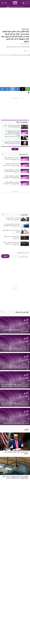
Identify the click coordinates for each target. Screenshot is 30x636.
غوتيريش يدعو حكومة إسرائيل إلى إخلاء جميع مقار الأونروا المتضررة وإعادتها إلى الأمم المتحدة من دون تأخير (11, 170)
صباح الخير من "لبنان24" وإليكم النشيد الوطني (11, 231)
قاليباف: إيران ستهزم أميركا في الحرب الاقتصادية (16, 423)
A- (27, 51)
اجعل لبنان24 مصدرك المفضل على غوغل (17, 47)
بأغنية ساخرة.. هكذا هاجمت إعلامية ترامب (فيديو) (16, 453)
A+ (25, 51)
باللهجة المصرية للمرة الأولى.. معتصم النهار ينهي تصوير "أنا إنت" (12, 126)
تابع (15, 149)
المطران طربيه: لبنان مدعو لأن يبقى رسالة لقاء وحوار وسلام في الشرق (12, 142)
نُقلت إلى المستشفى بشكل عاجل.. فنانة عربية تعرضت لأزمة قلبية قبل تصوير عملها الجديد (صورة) (12, 224)
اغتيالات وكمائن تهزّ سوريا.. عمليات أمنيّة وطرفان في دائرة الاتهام (11, 243)
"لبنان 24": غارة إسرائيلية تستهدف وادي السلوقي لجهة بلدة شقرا (12, 158)
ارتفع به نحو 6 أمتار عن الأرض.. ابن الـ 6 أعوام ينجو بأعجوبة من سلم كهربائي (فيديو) (15, 477)
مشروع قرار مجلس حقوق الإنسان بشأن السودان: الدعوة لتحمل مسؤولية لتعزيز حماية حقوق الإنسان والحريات (12, 133)
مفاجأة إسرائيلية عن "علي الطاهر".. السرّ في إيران (11, 237)
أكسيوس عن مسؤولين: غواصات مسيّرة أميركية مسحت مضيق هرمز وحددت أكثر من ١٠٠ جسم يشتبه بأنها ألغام (11, 176)
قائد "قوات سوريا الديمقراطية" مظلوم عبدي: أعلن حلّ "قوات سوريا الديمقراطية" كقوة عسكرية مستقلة (11, 164)
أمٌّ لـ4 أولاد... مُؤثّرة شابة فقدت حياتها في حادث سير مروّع (12, 218)
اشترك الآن (8, 6)
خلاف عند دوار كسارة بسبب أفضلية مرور (12, 137)
